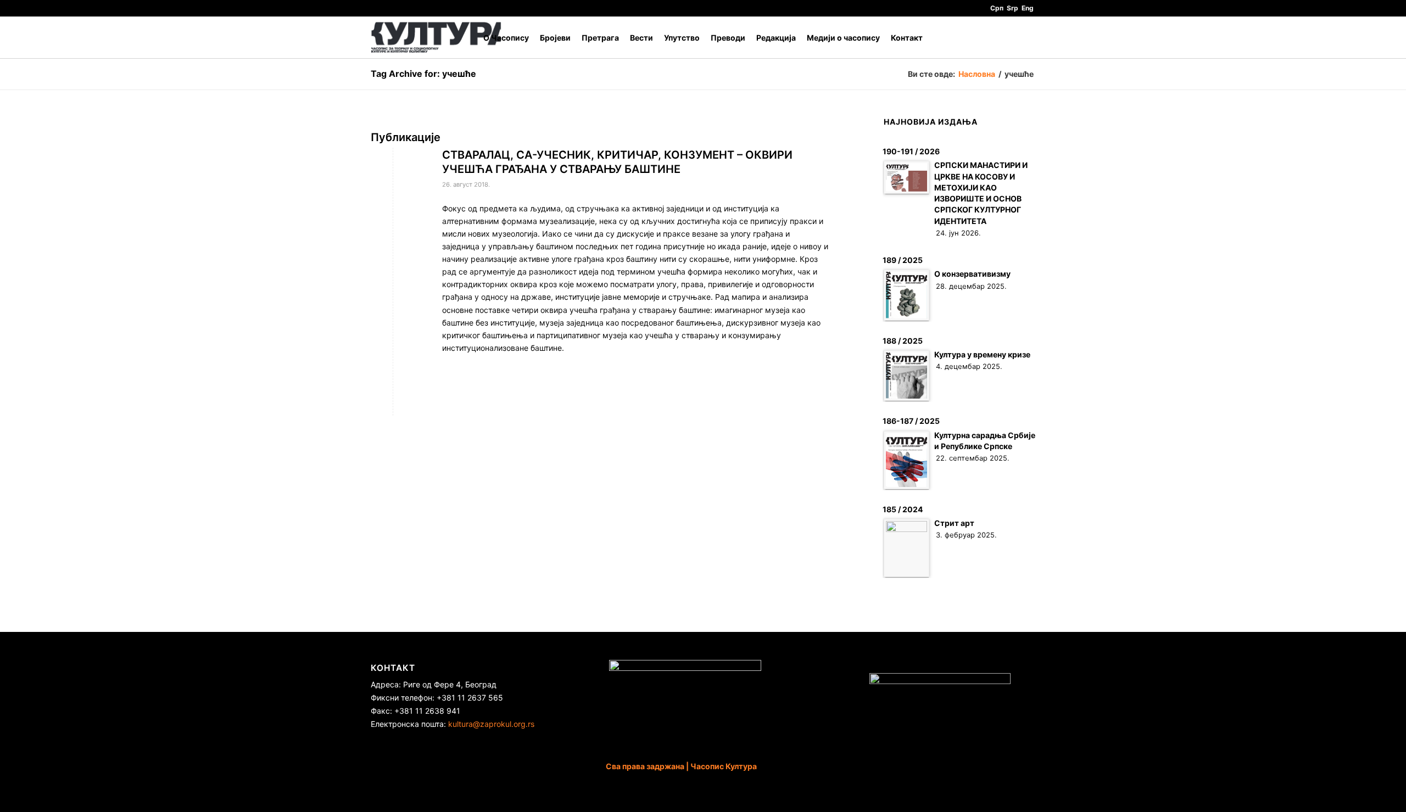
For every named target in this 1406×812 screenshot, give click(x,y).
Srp (1012, 8)
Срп (996, 8)
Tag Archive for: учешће (423, 73)
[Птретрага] (1024, 37)
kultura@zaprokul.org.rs (491, 724)
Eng (1028, 8)
